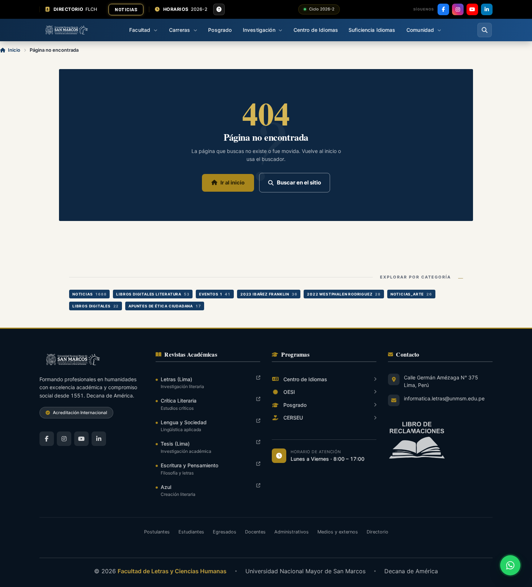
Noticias (126, 9)
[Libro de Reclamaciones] (440, 440)
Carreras (179, 30)
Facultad (139, 30)
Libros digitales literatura (152, 294)
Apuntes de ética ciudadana (164, 306)
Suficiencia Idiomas (372, 30)
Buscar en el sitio (299, 182)
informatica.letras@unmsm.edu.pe (444, 398)
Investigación (259, 30)
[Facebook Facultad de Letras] (46, 438)
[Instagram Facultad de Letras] (64, 438)
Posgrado (220, 30)
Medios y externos (337, 532)
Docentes (255, 532)
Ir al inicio (232, 182)
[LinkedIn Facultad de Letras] (99, 438)
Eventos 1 (215, 294)
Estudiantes (191, 532)
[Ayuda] (219, 9)
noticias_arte (411, 294)
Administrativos (291, 532)
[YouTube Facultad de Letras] (81, 438)
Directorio (377, 532)
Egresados (224, 532)
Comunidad (420, 30)
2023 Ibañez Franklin (268, 294)
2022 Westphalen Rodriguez (343, 294)
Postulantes (157, 532)
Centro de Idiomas (316, 30)
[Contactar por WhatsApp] (510, 565)
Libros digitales (95, 306)
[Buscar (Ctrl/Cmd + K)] (484, 30)
